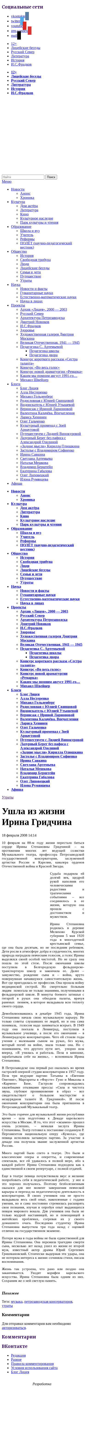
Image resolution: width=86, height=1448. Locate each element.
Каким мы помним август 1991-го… (48, 376)
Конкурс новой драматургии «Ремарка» (51, 372)
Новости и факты (33, 289)
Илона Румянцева (34, 479)
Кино (24, 214)
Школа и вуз (29, 231)
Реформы (27, 239)
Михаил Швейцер (34, 380)
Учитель (26, 235)
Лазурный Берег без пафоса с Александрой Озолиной (43, 440)
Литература (20, 56)
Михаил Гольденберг (36, 396)
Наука (15, 285)
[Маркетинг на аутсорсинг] (43, 1440)
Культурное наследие (36, 218)
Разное (16, 1359)
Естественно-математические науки (48, 297)
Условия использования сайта (34, 1368)
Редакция (18, 1355)
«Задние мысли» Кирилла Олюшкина (49, 446)
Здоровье (27, 330)
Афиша (16, 483)
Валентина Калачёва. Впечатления (47, 413)
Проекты (18, 305)
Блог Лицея (29, 388)
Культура (18, 202)
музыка (16, 1301)
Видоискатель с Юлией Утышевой (47, 405)
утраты (7, 1306)
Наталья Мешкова (34, 463)
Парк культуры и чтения (39, 222)
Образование (21, 227)
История (17, 60)
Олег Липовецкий (34, 475)
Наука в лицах (31, 301)
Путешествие (30, 276)
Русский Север (22, 52)
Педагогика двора (43, 355)
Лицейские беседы (25, 48)
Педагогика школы (44, 351)
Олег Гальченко (32, 421)
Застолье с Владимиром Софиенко (47, 450)
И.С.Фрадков (21, 64)
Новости (18, 189)
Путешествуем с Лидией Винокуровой (50, 434)
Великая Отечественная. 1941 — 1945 (50, 343)
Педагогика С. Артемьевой (41, 347)
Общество (19, 251)
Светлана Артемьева (36, 458)
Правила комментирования (32, 1364)
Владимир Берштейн (36, 467)
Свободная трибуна (35, 260)
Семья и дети (30, 272)
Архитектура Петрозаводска (42, 318)
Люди (24, 264)
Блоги (15, 384)
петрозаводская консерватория (48, 1301)
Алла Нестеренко (33, 392)
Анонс (25, 193)
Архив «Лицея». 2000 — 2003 (43, 309)
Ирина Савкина (32, 454)
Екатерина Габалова (36, 471)
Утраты (26, 280)
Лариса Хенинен (33, 417)
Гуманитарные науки (36, 293)
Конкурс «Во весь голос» (40, 367)
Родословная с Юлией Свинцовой (47, 401)
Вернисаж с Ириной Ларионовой (46, 409)
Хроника (27, 198)
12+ (14, 44)
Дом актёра (29, 206)
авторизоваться (14, 1328)
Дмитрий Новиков (34, 322)
